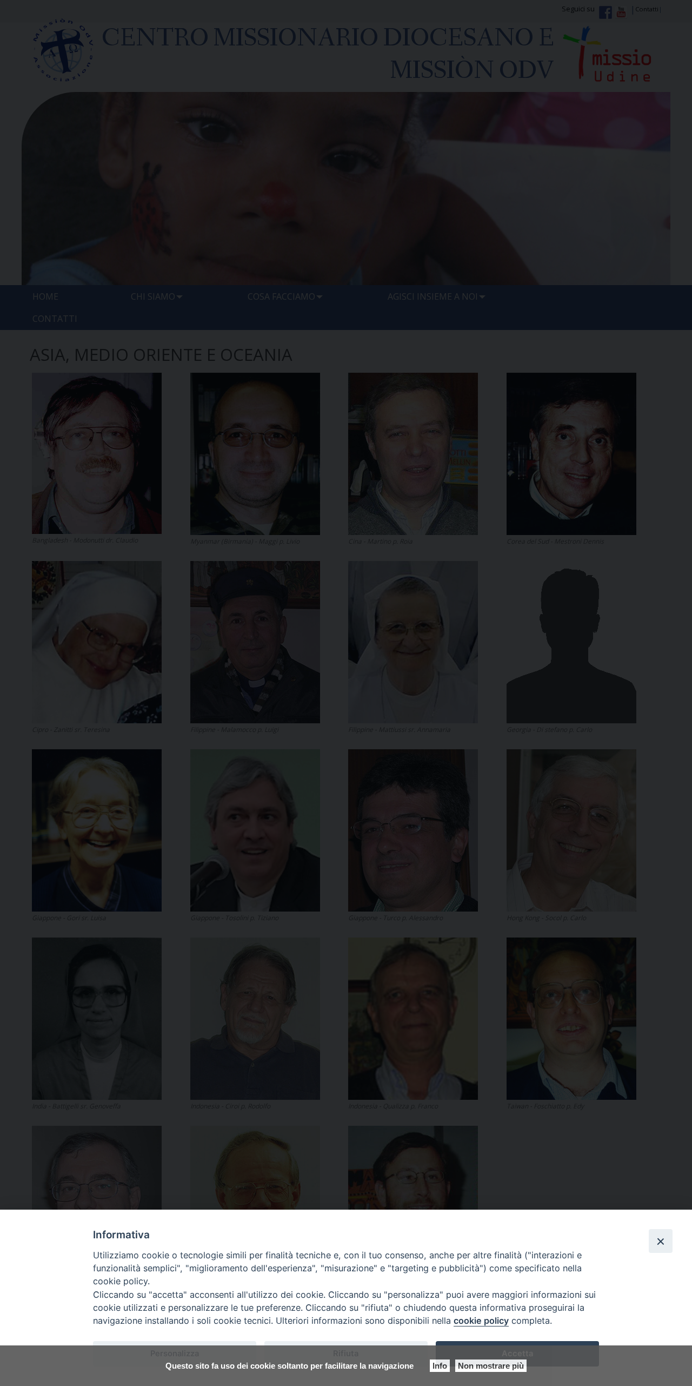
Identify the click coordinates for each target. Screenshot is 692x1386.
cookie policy (481, 1320)
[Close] (661, 1241)
